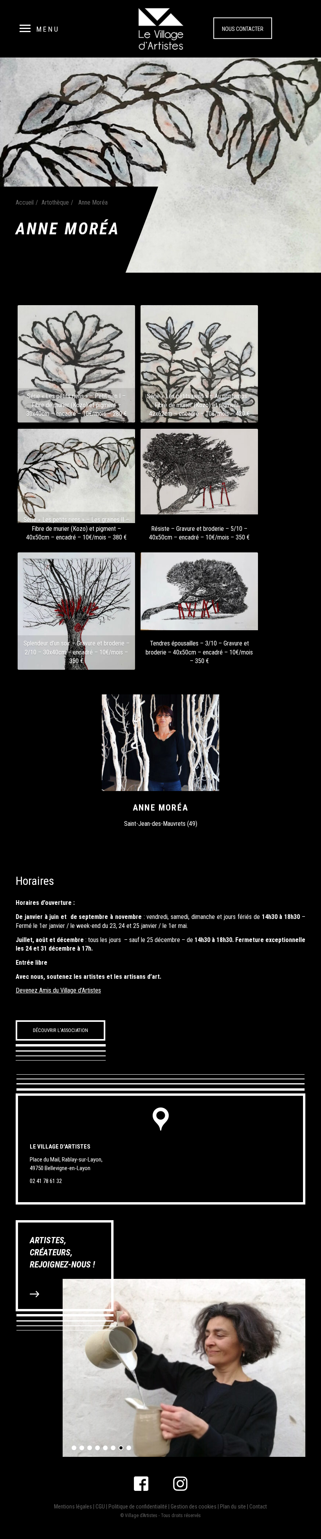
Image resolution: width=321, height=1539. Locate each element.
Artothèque (55, 202)
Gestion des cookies (193, 1506)
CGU (100, 1506)
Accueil (25, 202)
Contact (258, 1506)
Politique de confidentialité (137, 1506)
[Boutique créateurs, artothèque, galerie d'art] (160, 28)
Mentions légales (73, 1506)
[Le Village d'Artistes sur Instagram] (180, 1483)
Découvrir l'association (60, 1030)
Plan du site (233, 1506)
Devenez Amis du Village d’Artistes (58, 990)
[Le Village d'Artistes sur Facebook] (141, 1483)
